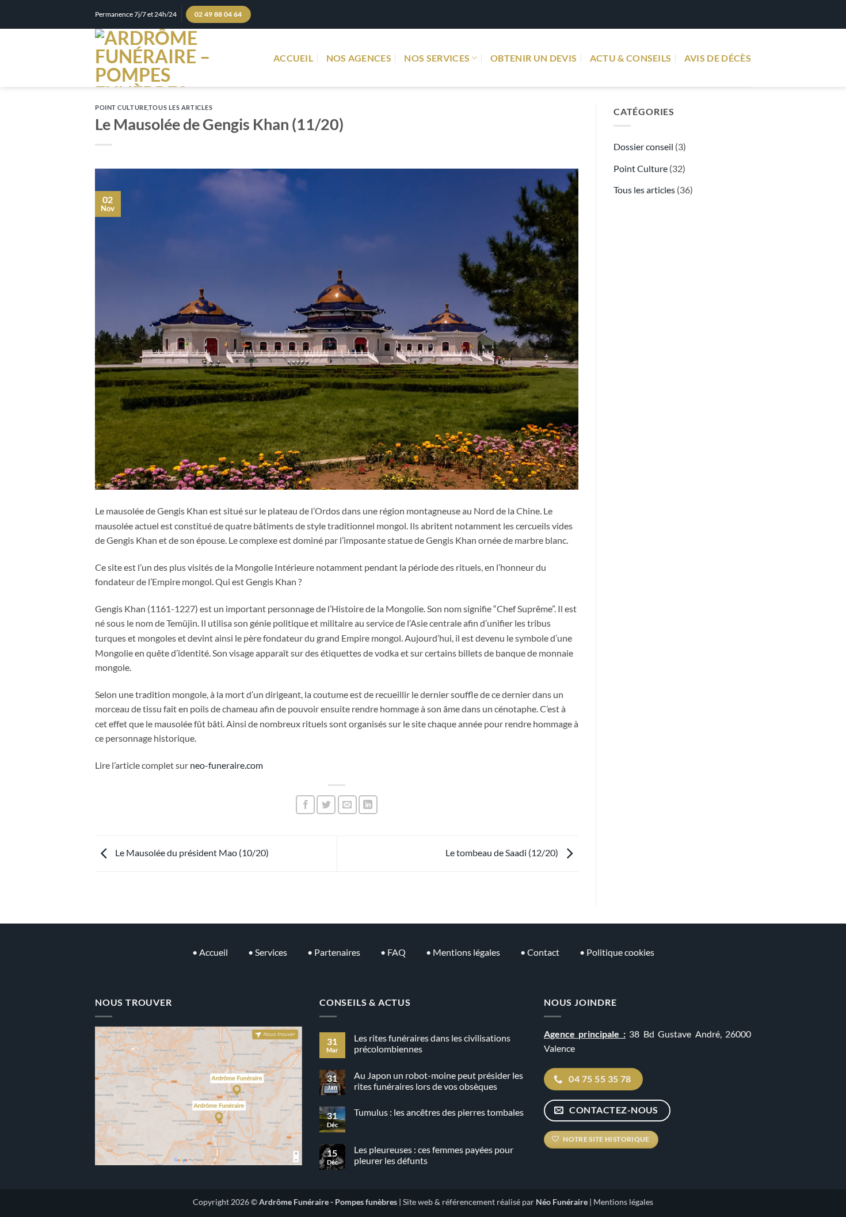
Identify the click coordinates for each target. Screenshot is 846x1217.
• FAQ (393, 952)
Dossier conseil (643, 146)
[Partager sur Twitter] (326, 804)
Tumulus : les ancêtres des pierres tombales (439, 1112)
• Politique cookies (617, 952)
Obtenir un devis (533, 57)
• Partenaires (333, 952)
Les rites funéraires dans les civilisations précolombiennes (432, 1043)
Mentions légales (623, 1202)
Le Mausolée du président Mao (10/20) (191, 852)
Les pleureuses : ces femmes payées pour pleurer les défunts (433, 1155)
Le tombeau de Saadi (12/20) (502, 852)
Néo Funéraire (562, 1202)
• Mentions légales (463, 952)
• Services (267, 952)
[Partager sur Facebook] (305, 804)
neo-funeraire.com (226, 765)
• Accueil (210, 952)
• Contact (539, 952)
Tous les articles (180, 107)
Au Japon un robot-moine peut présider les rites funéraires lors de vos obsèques (438, 1081)
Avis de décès (717, 57)
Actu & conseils (631, 57)
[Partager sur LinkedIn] (368, 804)
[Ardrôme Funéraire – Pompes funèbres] (164, 58)
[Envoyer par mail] (347, 804)
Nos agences (359, 57)
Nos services (437, 57)
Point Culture (121, 107)
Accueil (293, 57)
